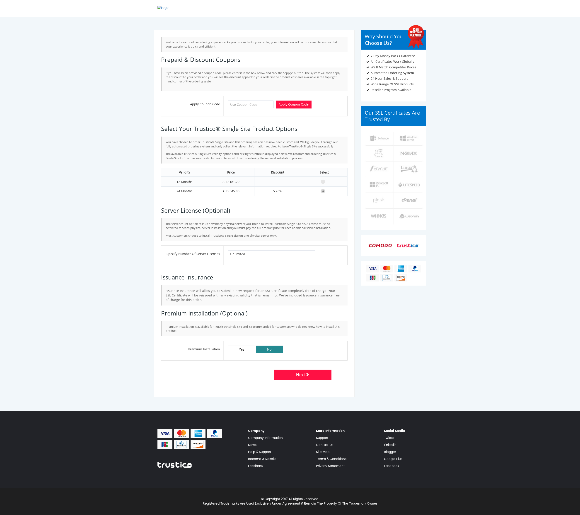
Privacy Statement (330, 466)
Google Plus (393, 459)
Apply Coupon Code (205, 104)
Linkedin (390, 445)
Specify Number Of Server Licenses (193, 254)
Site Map (322, 452)
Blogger (390, 452)
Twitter (389, 438)
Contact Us (324, 445)
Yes (241, 349)
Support (322, 438)
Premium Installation (204, 349)
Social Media (394, 431)
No (269, 349)
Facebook (391, 466)
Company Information (265, 438)
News (252, 445)
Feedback (255, 466)
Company (256, 431)
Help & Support (259, 452)
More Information (330, 431)
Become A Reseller (263, 459)
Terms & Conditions (331, 459)
